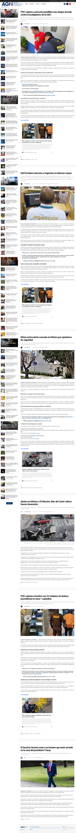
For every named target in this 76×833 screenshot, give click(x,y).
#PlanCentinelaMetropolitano (29, 84)
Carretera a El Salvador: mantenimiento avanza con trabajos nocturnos (9, 343)
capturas (26, 733)
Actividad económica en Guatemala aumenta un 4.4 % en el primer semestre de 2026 (11, 188)
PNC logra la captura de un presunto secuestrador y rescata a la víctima (12, 350)
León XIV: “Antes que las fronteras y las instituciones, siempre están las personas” (12, 403)
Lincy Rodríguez (27, 23)
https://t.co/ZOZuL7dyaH (28, 418)
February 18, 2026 (50, 261)
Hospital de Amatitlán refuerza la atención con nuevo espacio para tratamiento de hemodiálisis (11, 27)
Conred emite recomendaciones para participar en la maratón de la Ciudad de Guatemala (12, 383)
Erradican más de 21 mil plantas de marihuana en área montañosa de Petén (12, 281)
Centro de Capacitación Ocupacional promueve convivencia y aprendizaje (10, 457)
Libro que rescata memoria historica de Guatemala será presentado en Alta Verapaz (11, 306)
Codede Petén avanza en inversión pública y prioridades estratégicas (11, 300)
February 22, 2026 (50, 95)
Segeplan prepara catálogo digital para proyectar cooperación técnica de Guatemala (12, 416)
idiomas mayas (27, 323)
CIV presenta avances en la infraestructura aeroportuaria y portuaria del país (11, 45)
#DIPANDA (35, 91)
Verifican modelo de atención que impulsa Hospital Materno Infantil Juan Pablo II (12, 445)
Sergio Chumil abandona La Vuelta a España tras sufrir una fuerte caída (12, 159)
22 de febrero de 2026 (35, 23)
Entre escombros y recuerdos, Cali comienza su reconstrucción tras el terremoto (12, 245)
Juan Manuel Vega (27, 511)
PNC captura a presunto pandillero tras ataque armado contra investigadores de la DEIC (9, 14)
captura (32, 159)
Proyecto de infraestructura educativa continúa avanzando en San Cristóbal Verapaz (12, 153)
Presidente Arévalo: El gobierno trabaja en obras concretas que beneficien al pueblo (11, 433)
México (36, 582)
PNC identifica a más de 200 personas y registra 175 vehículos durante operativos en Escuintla (12, 221)
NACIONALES (42, 23)
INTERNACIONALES (44, 511)
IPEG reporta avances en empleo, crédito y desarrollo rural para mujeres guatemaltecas (11, 20)
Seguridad (47, 23)
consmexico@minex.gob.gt (33, 438)
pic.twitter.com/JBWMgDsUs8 (43, 418)
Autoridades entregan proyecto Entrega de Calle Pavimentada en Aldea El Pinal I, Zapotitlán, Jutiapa (12, 122)
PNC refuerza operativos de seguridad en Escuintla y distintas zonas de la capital (11, 128)
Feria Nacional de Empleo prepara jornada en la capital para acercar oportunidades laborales (12, 39)
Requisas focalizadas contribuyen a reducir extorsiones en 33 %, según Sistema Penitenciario (9, 100)
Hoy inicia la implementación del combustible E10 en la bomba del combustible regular (11, 483)
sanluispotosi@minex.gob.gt (34, 433)
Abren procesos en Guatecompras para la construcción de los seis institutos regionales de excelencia (12, 65)
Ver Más (9, 503)
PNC (36, 159)
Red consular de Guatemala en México (35, 487)
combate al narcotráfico (29, 582)
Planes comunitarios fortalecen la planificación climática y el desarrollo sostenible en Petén (12, 490)
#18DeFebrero (26, 252)
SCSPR (31, 829)
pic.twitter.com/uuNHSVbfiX (33, 674)
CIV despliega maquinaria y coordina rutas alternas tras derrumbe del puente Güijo (11, 268)
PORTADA (46, 347)
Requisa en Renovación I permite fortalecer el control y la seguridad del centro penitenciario (12, 364)
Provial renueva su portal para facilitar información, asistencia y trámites (11, 194)
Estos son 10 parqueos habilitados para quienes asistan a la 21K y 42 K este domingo (12, 464)
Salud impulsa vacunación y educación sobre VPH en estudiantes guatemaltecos (11, 252)
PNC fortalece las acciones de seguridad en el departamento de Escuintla (12, 410)
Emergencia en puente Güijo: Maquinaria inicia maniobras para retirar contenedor (11, 214)
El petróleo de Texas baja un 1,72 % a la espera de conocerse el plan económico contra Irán (12, 172)
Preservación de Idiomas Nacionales (51, 183)
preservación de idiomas (38, 323)
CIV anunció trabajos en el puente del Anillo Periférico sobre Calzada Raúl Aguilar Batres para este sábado (9, 426)
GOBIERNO (42, 347)
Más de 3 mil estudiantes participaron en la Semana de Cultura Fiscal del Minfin (11, 370)
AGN (34, 57)
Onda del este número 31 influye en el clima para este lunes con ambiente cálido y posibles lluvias (11, 134)
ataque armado (27, 159)
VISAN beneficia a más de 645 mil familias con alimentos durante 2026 (12, 227)
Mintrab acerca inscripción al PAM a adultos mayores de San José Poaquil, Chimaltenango (12, 327)
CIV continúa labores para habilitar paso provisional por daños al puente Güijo (12, 165)
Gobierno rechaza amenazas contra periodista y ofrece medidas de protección (11, 83)
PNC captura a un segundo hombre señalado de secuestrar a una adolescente (12, 208)
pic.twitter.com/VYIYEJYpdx (46, 92)
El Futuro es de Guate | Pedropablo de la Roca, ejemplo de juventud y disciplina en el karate (12, 397)
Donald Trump (27, 819)
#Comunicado (68, 416)
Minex (26, 487)
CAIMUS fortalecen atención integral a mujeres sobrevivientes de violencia (11, 233)
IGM (32, 323)
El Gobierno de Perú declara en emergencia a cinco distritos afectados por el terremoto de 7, (8, 261)
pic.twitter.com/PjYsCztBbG (29, 258)
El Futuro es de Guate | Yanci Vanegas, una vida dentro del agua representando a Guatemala (12, 333)
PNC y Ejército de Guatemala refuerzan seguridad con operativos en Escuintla (11, 146)
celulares (30, 733)
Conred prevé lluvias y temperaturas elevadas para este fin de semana (12, 439)
